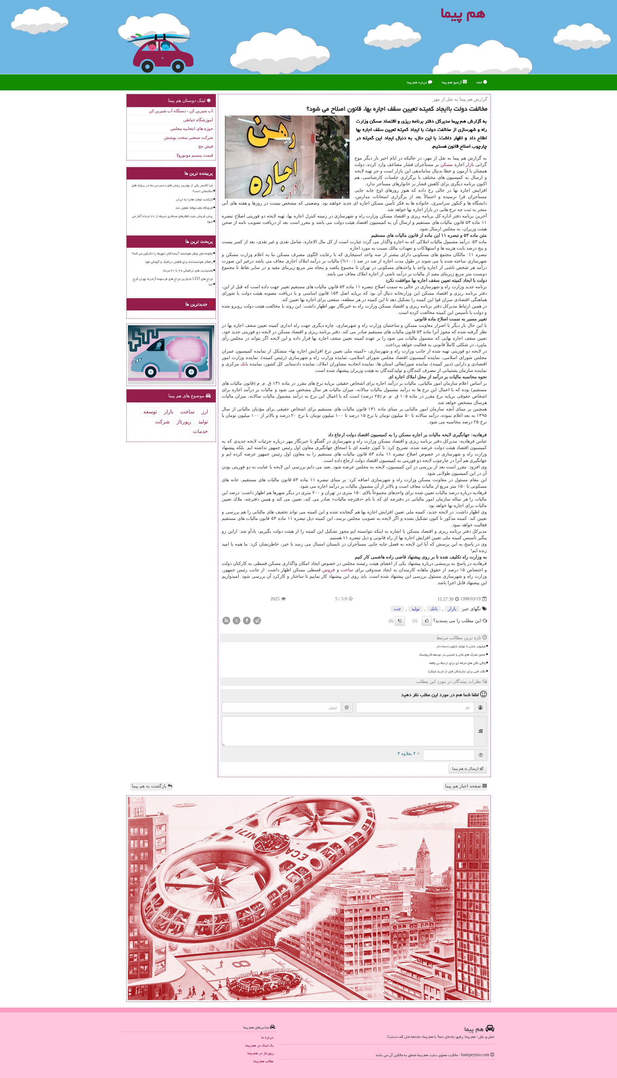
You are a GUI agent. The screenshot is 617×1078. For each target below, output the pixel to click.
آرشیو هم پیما (452, 82)
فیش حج (205, 146)
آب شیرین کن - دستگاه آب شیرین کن (181, 110)
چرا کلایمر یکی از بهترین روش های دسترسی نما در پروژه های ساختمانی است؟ (172, 188)
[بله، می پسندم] (427, 621)
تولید (415, 608)
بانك (244, 364)
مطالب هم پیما (263, 1061)
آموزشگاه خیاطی (198, 119)
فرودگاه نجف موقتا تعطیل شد (194, 208)
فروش (328, 569)
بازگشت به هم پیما (150, 786)
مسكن (446, 164)
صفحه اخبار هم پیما (463, 786)
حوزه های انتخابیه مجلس (191, 128)
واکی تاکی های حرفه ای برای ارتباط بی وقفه (457, 663)
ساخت (347, 569)
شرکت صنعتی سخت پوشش (188, 137)
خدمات (200, 431)
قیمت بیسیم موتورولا (194, 155)
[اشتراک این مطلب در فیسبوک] (246, 620)
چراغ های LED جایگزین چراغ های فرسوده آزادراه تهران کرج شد (173, 282)
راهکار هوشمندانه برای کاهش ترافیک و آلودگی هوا (179, 262)
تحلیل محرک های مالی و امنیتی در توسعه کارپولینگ (452, 654)
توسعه (150, 411)
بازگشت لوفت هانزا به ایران (194, 199)
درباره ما (267, 1037)
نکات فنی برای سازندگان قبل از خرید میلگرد (457, 671)
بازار (470, 164)
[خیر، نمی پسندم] (400, 621)
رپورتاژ (184, 421)
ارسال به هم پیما (465, 768)
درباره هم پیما (417, 82)
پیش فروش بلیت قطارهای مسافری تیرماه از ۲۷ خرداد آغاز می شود (172, 219)
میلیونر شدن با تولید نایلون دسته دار (461, 646)
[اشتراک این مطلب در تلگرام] (257, 620)
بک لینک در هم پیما (259, 1045)
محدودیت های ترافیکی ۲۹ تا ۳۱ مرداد (188, 270)
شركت (162, 421)
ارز (204, 411)
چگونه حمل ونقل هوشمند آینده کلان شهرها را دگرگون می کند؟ (172, 253)
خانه (480, 82)
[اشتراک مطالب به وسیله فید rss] (226, 620)
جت (397, 608)
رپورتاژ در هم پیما (260, 1053)
